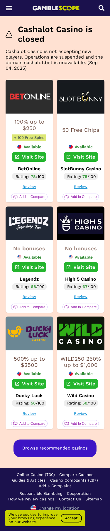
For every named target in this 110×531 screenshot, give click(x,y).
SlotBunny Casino (80, 169)
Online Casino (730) (36, 474)
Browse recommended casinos (55, 448)
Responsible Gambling (40, 493)
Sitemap (93, 499)
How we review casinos (31, 499)
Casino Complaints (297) (74, 480)
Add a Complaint (55, 485)
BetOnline (29, 169)
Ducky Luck (29, 395)
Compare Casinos (76, 474)
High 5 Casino (80, 279)
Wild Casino (80, 395)
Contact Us (70, 499)
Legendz (29, 279)
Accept (71, 518)
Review (29, 186)
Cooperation (79, 493)
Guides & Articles (28, 480)
